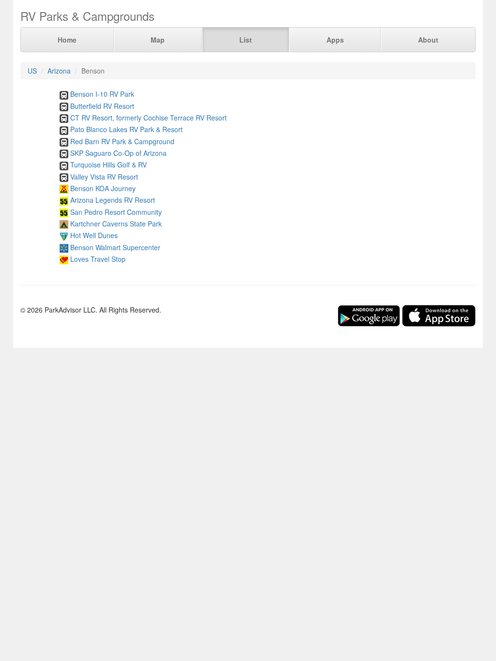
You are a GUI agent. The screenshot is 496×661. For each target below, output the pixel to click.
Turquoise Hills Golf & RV (108, 164)
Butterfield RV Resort (102, 106)
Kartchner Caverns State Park (116, 223)
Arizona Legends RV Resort (112, 200)
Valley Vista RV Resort (104, 176)
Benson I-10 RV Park (102, 94)
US (32, 70)
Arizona (59, 70)
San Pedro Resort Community (116, 212)
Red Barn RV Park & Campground (122, 141)
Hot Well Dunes (94, 235)
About (428, 40)
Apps (335, 40)
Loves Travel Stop (97, 259)
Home (67, 40)
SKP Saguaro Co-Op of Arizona (118, 153)
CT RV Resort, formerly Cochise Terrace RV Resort (148, 117)
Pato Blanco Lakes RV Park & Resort (126, 129)
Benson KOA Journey (103, 188)
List (245, 40)
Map (158, 40)
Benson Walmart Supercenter (115, 247)
